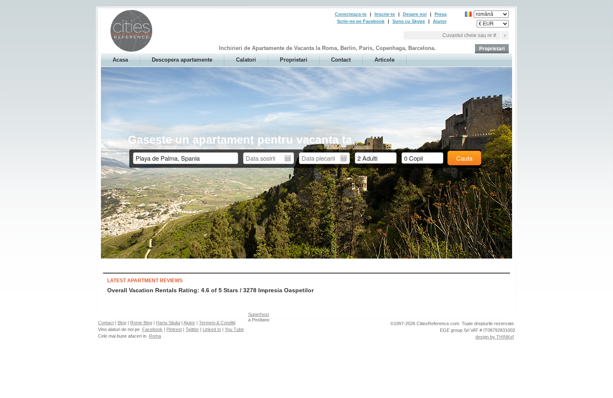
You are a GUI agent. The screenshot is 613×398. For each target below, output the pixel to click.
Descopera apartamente (182, 60)
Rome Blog (141, 322)
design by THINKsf (494, 336)
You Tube (234, 329)
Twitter (192, 329)
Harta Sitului (168, 322)
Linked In (212, 329)
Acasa (120, 60)
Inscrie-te (384, 14)
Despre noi (415, 14)
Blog (122, 322)
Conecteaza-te (351, 14)
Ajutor (440, 21)
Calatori (246, 60)
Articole (384, 60)
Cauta (464, 158)
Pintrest (174, 329)
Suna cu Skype (408, 21)
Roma (155, 335)
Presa (441, 14)
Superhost (258, 314)
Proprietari (492, 49)
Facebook (152, 329)
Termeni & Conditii (217, 322)
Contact (341, 60)
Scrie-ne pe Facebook (360, 21)
